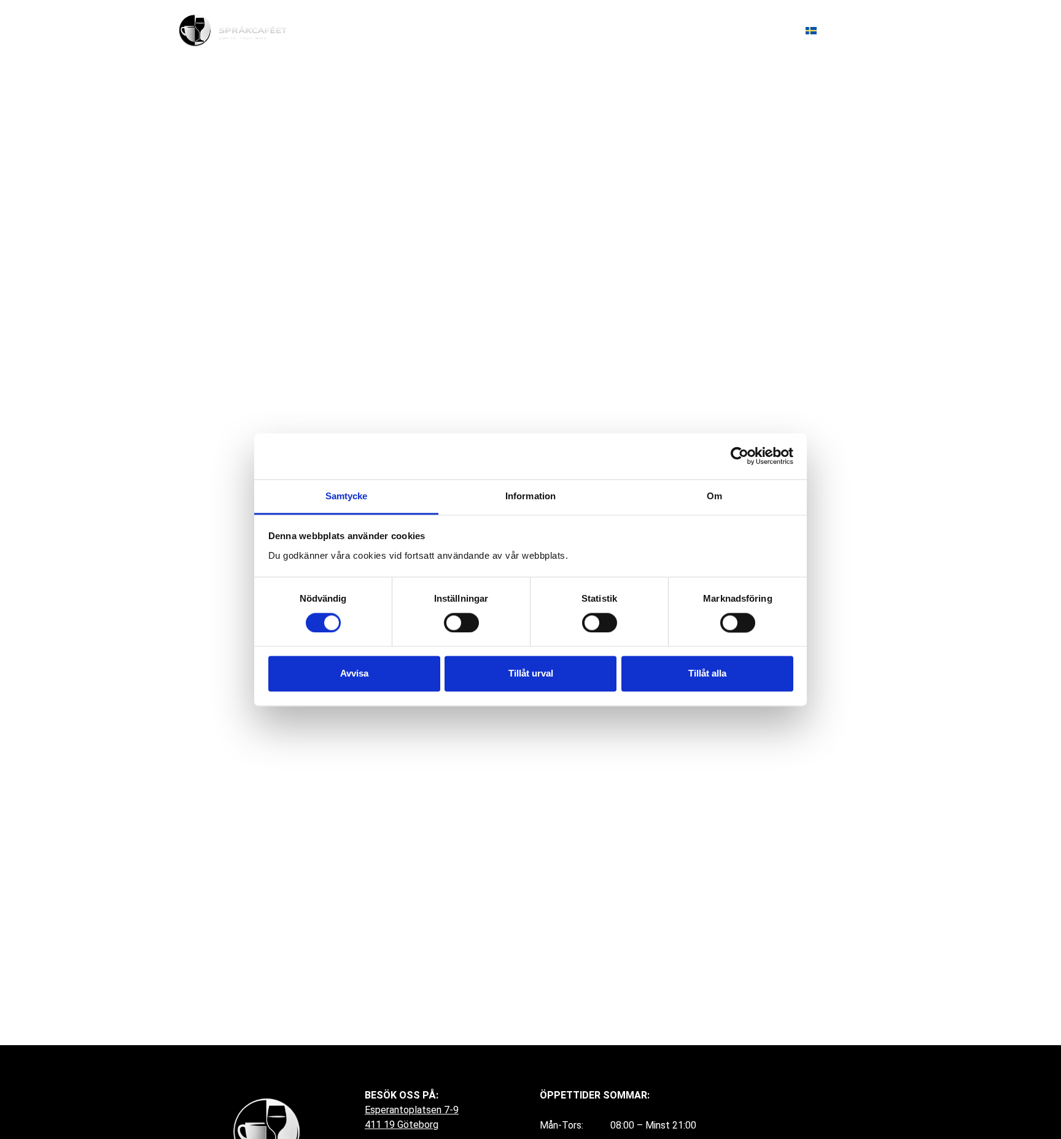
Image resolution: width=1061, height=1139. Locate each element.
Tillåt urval (530, 674)
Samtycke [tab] (346, 496)
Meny (662, 30)
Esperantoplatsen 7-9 (412, 1110)
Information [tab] (530, 496)
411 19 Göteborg (401, 1124)
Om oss (711, 30)
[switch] (461, 622)
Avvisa (354, 674)
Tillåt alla (707, 674)
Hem (544, 30)
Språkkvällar (602, 30)
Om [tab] (714, 496)
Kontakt (766, 30)
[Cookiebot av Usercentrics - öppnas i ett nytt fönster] (739, 456)
